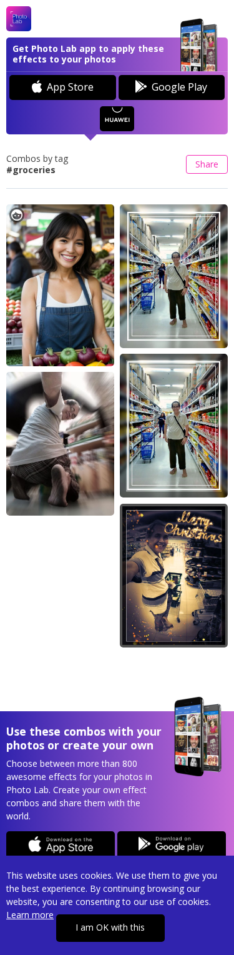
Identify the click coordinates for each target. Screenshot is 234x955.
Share (206, 164)
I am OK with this (110, 927)
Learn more (30, 915)
